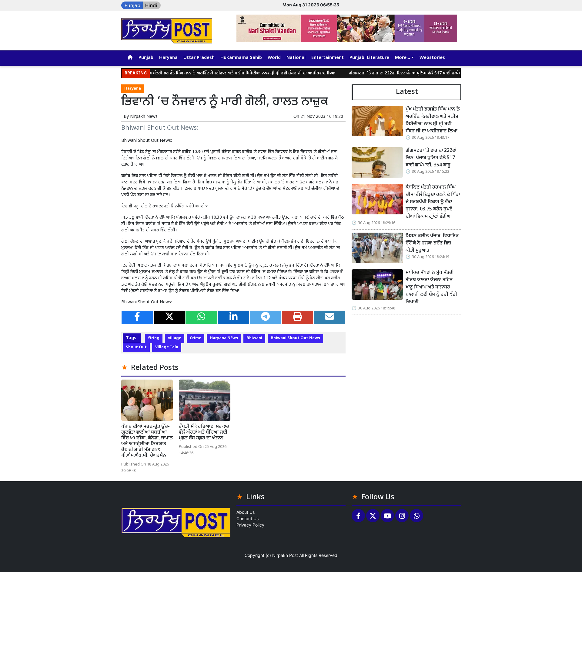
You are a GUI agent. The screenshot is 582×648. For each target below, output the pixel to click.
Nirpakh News (144, 117)
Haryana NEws (224, 338)
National (296, 58)
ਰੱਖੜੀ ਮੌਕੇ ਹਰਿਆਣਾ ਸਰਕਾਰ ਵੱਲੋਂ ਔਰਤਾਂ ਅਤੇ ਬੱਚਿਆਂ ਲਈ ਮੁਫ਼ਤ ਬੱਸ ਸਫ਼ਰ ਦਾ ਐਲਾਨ (204, 433)
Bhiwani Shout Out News (295, 338)
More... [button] (402, 58)
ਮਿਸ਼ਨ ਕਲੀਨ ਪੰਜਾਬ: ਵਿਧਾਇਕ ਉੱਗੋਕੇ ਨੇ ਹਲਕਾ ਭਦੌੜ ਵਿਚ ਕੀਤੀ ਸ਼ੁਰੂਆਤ (432, 243)
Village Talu (166, 347)
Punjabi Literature (369, 58)
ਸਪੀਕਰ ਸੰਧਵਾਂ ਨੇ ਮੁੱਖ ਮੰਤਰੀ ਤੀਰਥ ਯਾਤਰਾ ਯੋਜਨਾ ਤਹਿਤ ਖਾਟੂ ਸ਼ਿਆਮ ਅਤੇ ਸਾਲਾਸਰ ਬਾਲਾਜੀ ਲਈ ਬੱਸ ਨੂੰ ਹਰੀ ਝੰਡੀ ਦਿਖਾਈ (431, 287)
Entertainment (327, 58)
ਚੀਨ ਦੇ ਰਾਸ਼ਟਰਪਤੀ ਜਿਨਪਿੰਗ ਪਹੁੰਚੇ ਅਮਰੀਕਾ (174, 206)
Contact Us (247, 518)
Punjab (146, 58)
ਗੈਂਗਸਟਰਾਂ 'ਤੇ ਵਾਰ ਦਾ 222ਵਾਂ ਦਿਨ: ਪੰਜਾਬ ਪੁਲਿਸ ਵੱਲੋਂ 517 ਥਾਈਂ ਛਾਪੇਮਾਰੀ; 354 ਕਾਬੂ (399, 73)
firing (153, 338)
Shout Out (136, 347)
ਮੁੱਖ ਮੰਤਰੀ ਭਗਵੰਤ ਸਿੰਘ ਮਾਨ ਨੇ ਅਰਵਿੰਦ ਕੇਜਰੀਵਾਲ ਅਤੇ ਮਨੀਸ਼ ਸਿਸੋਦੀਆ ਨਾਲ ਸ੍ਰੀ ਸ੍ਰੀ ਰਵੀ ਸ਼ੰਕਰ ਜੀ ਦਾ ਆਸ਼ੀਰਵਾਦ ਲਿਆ (224, 73)
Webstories (432, 58)
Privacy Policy (250, 524)
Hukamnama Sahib (241, 58)
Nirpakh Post (285, 555)
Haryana (168, 58)
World (274, 58)
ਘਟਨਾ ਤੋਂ (335, 272)
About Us (245, 512)
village (174, 338)
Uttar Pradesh (199, 58)
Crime (195, 338)
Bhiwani (254, 338)
